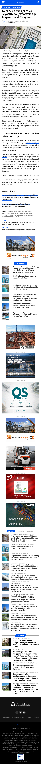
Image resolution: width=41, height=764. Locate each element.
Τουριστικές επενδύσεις (10, 216)
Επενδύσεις (19, 215)
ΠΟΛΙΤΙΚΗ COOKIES (33, 717)
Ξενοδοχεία (29, 215)
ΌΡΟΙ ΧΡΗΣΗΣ (6, 717)
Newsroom (12, 22)
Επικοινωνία (20, 724)
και (25, 104)
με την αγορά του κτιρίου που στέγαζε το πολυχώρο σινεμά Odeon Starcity (20, 145)
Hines (17, 213)
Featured (17, 211)
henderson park (8, 213)
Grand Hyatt (27, 211)
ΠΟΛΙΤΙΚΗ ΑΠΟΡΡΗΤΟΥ (19, 717)
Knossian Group (26, 213)
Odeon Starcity (8, 215)
